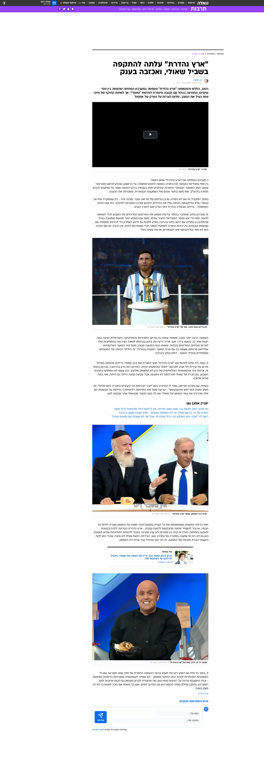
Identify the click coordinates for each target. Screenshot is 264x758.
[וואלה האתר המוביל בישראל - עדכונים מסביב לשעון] (202, 3)
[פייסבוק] (60, 9)
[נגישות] (4, 3)
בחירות (170, 3)
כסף (142, 3)
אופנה (92, 3)
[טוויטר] (64, 9)
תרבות (160, 3)
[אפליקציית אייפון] (68, 9)
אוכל (134, 3)
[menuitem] (189, 3)
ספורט (181, 3)
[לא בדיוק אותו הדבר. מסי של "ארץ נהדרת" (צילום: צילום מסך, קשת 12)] (150, 284)
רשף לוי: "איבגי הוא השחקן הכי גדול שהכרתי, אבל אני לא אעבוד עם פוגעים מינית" (160, 416)
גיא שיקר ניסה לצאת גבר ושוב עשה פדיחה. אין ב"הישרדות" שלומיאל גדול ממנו (161, 409)
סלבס (151, 3)
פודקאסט (136, 9)
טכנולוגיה (103, 3)
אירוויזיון (175, 9)
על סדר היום (148, 9)
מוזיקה (167, 9)
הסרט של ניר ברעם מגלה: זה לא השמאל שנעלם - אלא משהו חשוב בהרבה (163, 412)
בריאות (124, 3)
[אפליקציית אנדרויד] (73, 9)
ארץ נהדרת (203, 694)
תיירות (114, 3)
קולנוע (159, 9)
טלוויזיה (184, 9)
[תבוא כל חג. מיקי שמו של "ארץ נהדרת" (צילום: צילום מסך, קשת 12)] (150, 619)
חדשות (191, 3)
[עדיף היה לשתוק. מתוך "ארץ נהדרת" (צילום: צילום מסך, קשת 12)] (150, 471)
